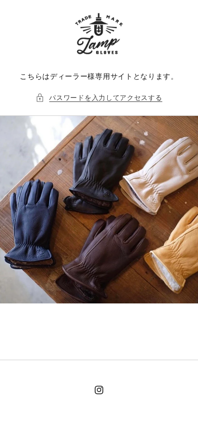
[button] (99, 97)
